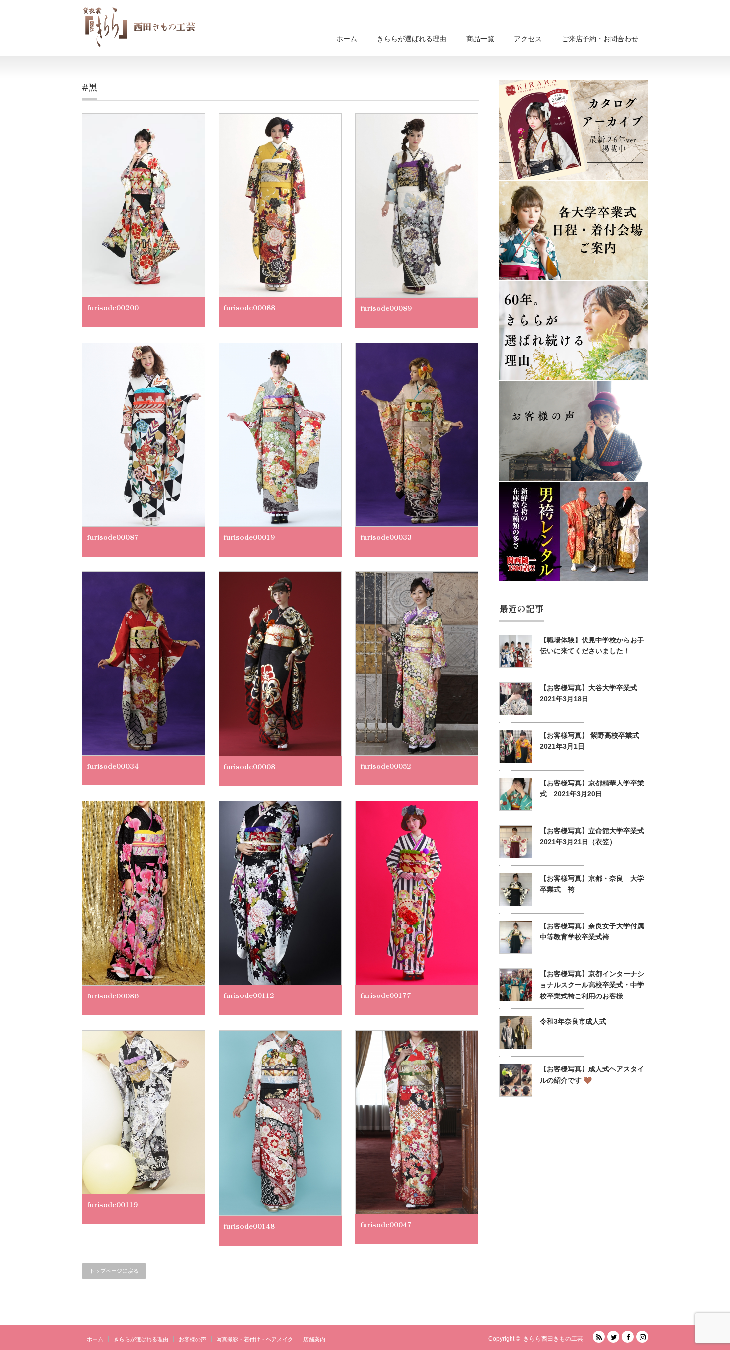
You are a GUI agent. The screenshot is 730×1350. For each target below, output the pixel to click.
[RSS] (599, 1337)
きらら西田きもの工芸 (553, 1338)
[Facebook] (628, 1337)
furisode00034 (113, 766)
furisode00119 (112, 1204)
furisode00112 (248, 995)
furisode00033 (386, 537)
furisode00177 (385, 995)
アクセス (528, 39)
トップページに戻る (114, 1271)
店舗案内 (314, 1339)
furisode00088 (249, 307)
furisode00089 (386, 308)
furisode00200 (113, 307)
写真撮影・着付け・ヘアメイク (255, 1339)
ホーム (346, 39)
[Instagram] (642, 1337)
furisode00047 (386, 1224)
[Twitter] (613, 1337)
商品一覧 (480, 39)
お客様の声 (192, 1339)
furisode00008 (249, 766)
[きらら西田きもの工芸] (139, 27)
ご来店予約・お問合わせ (600, 39)
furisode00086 (113, 995)
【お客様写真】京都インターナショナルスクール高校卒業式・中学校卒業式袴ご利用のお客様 (592, 985)
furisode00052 (385, 766)
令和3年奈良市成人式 (573, 1021)
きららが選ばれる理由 (411, 39)
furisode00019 (249, 537)
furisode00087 (113, 537)
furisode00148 (249, 1226)
